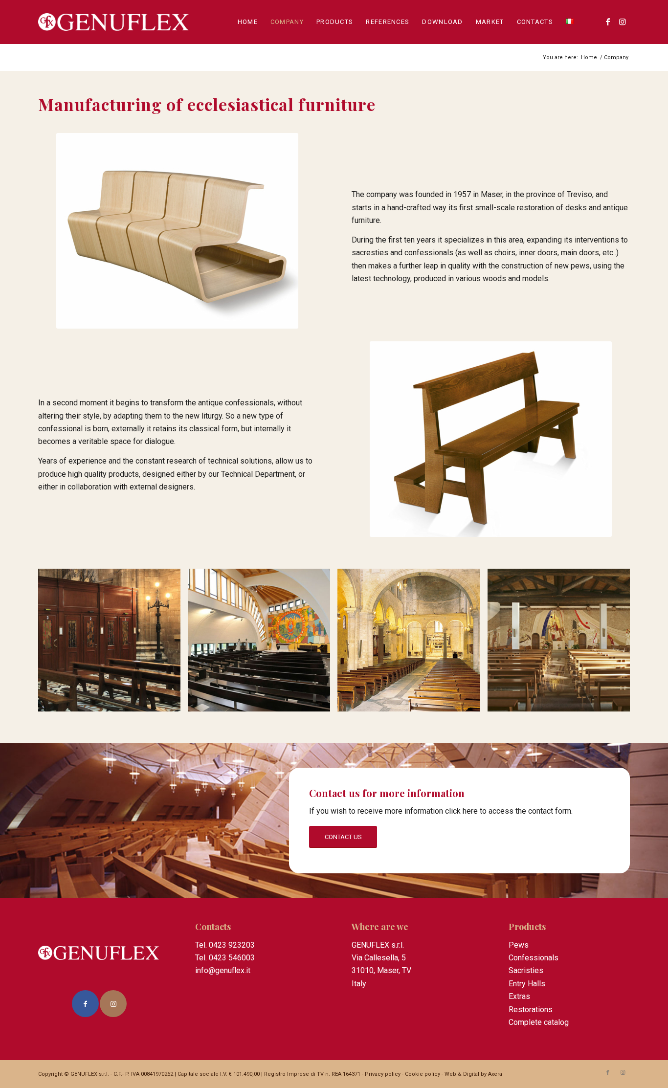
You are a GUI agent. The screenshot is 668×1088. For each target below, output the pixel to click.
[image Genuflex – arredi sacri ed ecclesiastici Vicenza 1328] (113, 643)
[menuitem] (247, 22)
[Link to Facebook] (608, 21)
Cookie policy (422, 1074)
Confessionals (533, 957)
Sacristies (526, 970)
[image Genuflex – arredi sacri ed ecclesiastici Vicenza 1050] (412, 643)
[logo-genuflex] (113, 22)
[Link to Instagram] (622, 21)
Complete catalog (539, 1022)
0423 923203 (232, 945)
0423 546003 (232, 957)
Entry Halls (527, 983)
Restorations (531, 1009)
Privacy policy (383, 1074)
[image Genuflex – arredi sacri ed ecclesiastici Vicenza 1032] (262, 643)
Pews (519, 945)
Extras (519, 996)
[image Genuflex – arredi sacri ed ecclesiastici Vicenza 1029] (562, 643)
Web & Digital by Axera (473, 1074)
